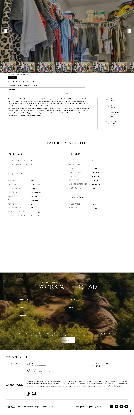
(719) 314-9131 (101, 366)
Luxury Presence (48, 407)
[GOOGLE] (126, 406)
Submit (67, 340)
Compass (63, 381)
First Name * (24, 300)
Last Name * (73, 300)
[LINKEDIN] (116, 406)
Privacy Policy (89, 335)
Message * (23, 316)
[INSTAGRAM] (111, 406)
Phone (21, 308)
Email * (71, 308)
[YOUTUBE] (121, 406)
